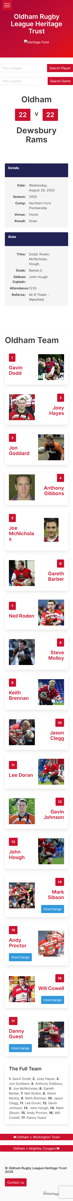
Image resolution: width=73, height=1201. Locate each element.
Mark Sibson (56, 894)
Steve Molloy (56, 655)
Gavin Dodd (16, 370)
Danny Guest (16, 1033)
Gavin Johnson (54, 814)
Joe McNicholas (21, 533)
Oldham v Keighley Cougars (34, 1148)
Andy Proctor (18, 942)
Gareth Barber (56, 576)
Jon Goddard (19, 450)
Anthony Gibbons (54, 490)
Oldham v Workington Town (38, 1137)
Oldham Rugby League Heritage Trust (36, 24)
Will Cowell (51, 988)
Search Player (60, 68)
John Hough (17, 854)
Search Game (60, 81)
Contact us (15, 1182)
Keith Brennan (19, 695)
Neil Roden (21, 616)
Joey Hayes (56, 410)
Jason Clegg (57, 735)
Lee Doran (21, 775)
